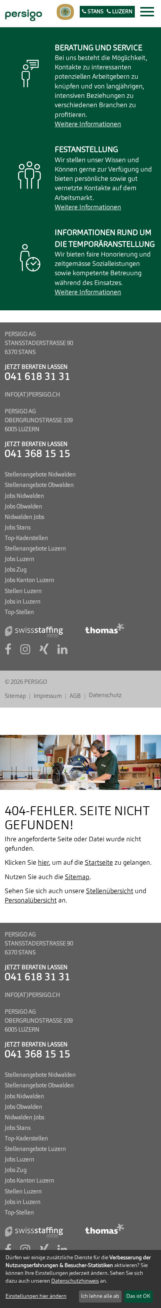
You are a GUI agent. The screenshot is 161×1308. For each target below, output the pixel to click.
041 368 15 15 (37, 454)
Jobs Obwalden (23, 507)
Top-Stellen (19, 612)
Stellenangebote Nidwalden (40, 475)
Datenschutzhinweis (75, 1281)
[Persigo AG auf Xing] (43, 652)
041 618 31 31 (37, 377)
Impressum (48, 696)
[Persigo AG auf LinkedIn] (62, 652)
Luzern (121, 11)
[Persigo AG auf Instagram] (25, 652)
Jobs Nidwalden (24, 496)
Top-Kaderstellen (26, 538)
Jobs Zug (16, 570)
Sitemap (15, 696)
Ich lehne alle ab (100, 1296)
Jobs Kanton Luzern (29, 580)
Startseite (99, 863)
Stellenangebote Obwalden (39, 485)
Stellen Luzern (23, 591)
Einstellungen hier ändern (35, 1296)
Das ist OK (138, 1296)
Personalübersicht (31, 900)
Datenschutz (105, 695)
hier (43, 863)
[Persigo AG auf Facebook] (8, 652)
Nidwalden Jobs (24, 517)
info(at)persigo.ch (32, 395)
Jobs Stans (17, 528)
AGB (75, 696)
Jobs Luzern (19, 559)
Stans (95, 11)
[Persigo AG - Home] (22, 14)
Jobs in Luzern (23, 602)
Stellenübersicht (109, 891)
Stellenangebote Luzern (35, 549)
